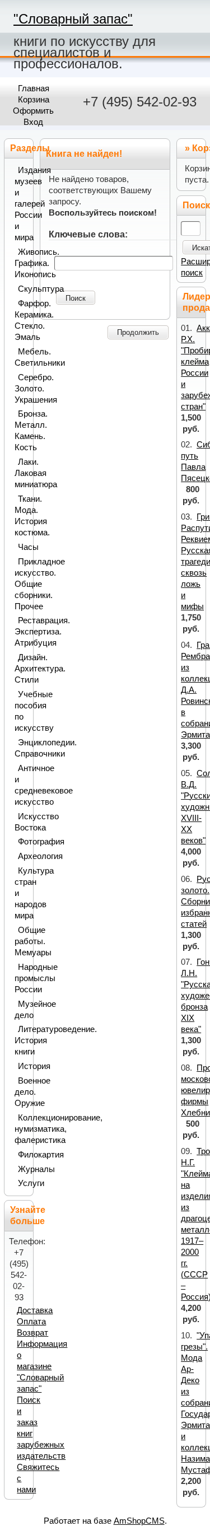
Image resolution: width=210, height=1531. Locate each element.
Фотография (23, 841)
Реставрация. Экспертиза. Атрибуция (22, 631)
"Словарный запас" (73, 18)
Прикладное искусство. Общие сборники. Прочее (22, 584)
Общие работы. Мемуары (22, 941)
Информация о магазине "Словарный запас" (42, 1366)
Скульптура (23, 288)
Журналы (23, 1169)
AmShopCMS (139, 1520)
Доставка (35, 1310)
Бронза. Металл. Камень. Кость (22, 430)
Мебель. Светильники (22, 357)
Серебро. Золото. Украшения (22, 388)
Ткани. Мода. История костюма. (22, 515)
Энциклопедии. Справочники (22, 748)
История (23, 1066)
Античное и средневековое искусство (22, 785)
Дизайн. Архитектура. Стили (22, 668)
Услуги (23, 1183)
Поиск (76, 298)
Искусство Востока (22, 822)
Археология (23, 856)
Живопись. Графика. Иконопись (22, 263)
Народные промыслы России (22, 978)
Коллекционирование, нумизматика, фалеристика (22, 1129)
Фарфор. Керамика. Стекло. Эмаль (22, 320)
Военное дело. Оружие (22, 1092)
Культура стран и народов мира (22, 893)
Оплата (31, 1321)
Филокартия (23, 1154)
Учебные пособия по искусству (22, 711)
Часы (23, 547)
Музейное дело (22, 1010)
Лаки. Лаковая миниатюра (22, 473)
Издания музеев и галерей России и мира (22, 204)
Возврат (32, 1332)
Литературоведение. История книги (22, 1040)
